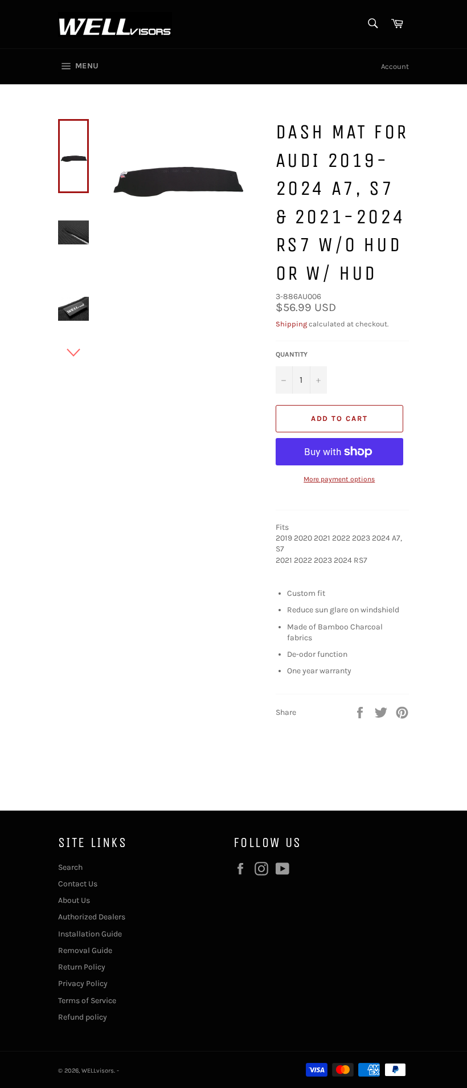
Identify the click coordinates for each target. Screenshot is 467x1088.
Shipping (291, 324)
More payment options (339, 479)
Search (70, 867)
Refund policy (82, 1017)
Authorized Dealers (91, 917)
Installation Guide (90, 934)
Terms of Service (87, 1000)
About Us (74, 900)
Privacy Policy (83, 983)
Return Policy (81, 967)
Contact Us (77, 884)
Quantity (292, 354)
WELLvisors (97, 1070)
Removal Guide (85, 950)
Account (395, 66)
